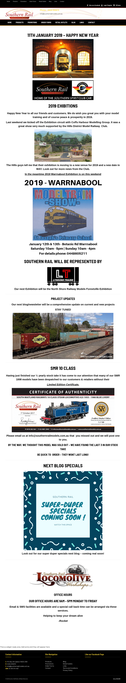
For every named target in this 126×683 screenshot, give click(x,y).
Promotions (23, 1)
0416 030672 (11, 664)
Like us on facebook (94, 5)
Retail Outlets (42, 1)
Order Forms (32, 1)
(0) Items (118, 5)
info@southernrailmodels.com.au (51, 14)
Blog (50, 1)
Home (8, 1)
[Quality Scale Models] (19, 18)
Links (55, 1)
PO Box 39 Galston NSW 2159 (17, 662)
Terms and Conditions (70, 668)
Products (15, 1)
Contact (62, 1)
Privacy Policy (67, 670)
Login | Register (108, 5)
